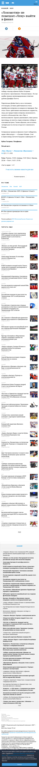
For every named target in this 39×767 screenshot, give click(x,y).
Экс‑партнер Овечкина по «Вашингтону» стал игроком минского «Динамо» (17, 685)
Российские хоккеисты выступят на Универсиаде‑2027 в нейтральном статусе (16, 580)
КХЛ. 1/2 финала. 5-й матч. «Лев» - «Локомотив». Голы (18, 198)
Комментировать (19, 176)
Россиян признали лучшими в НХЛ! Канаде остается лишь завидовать (16, 659)
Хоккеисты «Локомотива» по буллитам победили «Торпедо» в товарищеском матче (18, 644)
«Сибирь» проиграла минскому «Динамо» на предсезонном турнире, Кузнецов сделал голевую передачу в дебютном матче (19, 654)
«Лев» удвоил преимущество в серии (15, 211)
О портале (4, 716)
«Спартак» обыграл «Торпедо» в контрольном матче (19, 615)
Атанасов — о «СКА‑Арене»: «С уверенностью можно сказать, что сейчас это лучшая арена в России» (19, 689)
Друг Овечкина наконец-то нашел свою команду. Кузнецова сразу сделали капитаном (18, 649)
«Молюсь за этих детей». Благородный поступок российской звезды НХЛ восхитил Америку (18, 558)
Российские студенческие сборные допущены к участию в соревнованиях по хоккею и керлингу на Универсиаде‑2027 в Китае (19, 585)
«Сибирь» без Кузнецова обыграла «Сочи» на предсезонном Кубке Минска (16, 698)
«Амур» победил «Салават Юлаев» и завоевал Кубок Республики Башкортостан (19, 603)
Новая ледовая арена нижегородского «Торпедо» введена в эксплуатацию (18, 668)
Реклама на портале (6, 717)
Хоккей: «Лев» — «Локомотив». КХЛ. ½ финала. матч (19, 67)
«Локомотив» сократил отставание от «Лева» (18, 205)
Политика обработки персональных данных (13, 720)
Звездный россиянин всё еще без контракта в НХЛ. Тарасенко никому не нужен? (19, 693)
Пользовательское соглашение (9, 718)
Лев (11, 186)
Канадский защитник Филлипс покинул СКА (17, 637)
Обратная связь (5, 715)
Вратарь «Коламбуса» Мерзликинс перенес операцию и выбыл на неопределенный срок (17, 599)
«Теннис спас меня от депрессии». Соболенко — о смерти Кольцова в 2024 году (18, 702)
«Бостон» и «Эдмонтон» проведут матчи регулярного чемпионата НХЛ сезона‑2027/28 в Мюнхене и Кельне (17, 624)
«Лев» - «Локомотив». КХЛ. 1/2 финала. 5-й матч (18, 191)
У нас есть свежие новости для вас (19, 169)
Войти (36, 4)
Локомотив (4, 186)
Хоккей (4, 8)
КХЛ (12, 8)
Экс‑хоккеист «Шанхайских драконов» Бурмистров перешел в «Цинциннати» (19, 590)
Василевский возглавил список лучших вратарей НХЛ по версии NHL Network (18, 676)
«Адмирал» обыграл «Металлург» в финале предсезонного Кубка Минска (16, 672)
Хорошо (19, 764)
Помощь (3, 714)
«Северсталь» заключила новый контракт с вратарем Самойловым (16, 633)
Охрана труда (5, 719)
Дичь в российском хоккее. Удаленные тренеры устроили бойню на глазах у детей (18, 629)
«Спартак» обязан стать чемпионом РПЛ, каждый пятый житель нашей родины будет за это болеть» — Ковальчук (19, 553)
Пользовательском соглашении (17, 755)
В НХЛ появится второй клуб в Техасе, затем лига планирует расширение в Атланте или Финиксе (18, 567)
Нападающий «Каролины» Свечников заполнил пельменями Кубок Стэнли (18, 571)
